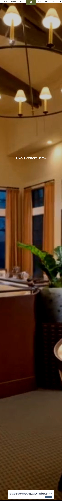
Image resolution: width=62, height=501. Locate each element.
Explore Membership (31, 161)
